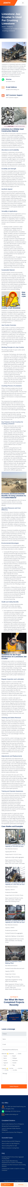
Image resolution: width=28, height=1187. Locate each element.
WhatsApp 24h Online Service (12, 1111)
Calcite (19, 1053)
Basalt (14, 1056)
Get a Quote (7, 1184)
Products (10, 27)
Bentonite (14, 1060)
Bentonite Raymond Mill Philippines (11, 1141)
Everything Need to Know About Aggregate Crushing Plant (13, 1157)
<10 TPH (14, 1070)
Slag (13, 1065)
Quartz (5, 1056)
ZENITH (12, 1181)
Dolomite (11, 1053)
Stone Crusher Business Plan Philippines (12, 1132)
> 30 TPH (19, 1068)
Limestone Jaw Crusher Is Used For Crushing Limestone (13, 1169)
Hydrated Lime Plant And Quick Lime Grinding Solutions (14, 1165)
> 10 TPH (5, 1070)
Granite (14, 1062)
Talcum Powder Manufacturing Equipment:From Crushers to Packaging (12, 1161)
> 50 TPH (10, 1068)
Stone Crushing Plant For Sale (9, 1145)
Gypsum (5, 1062)
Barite (5, 1058)
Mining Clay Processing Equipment (11, 1126)
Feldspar (14, 1058)
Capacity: (4, 1068)
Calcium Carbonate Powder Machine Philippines (11, 1129)
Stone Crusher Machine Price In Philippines (13, 1124)
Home (4, 27)
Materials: (4, 1053)
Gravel (5, 1060)
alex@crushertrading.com (12, 89)
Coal (4, 1065)
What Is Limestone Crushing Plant (10, 1148)
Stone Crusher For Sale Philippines (10, 1143)
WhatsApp (8, 79)
